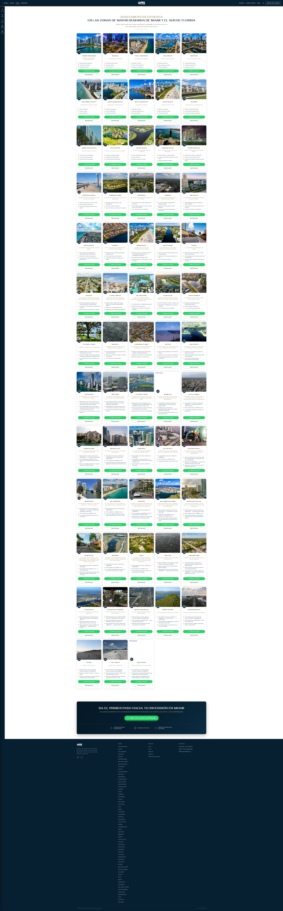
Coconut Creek (89, 344)
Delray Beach (141, 148)
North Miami (168, 245)
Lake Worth (194, 344)
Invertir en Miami (251, 3)
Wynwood (168, 394)
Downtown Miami (89, 56)
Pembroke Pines (115, 195)
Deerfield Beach (89, 195)
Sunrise (168, 195)
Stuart (89, 662)
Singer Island (167, 609)
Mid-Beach (194, 195)
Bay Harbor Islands (168, 501)
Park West (141, 448)
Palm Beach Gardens (115, 609)
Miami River (89, 501)
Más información (89, 74)
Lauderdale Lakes (142, 344)
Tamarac (115, 245)
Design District (194, 448)
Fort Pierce (115, 662)
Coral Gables (115, 295)
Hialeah (89, 295)
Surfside (141, 501)
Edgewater (89, 394)
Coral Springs (194, 295)
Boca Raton (115, 148)
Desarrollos (24, 3)
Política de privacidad (153, 756)
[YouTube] (81, 757)
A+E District (168, 448)
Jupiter (168, 344)
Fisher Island (89, 448)
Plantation (167, 295)
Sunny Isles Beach (89, 148)
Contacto (150, 754)
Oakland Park (194, 555)
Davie (141, 555)
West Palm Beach (141, 102)
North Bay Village (194, 501)
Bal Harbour (115, 501)
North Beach (89, 245)
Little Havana (194, 394)
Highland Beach (194, 609)
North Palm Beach (141, 609)
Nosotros (241, 3)
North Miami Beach (115, 102)
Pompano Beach (168, 148)
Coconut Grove (141, 394)
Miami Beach (141, 245)
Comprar (6, 3)
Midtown (115, 394)
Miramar (115, 555)
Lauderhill (141, 195)
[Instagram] (78, 757)
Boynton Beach (194, 148)
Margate (115, 344)
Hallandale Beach (89, 102)
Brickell (115, 56)
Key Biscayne (141, 295)
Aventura (194, 56)
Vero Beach (141, 662)
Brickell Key (115, 448)
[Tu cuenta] (263, 3)
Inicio (149, 746)
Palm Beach (88, 609)
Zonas (17, 3)
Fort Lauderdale (141, 56)
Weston (168, 555)
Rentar (12, 3)
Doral (194, 245)
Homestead (89, 555)
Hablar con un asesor (273, 3)
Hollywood (167, 56)
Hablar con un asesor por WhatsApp (143, 718)
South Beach (168, 102)
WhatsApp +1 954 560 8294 (186, 746)
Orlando (194, 102)
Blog (258, 3)
